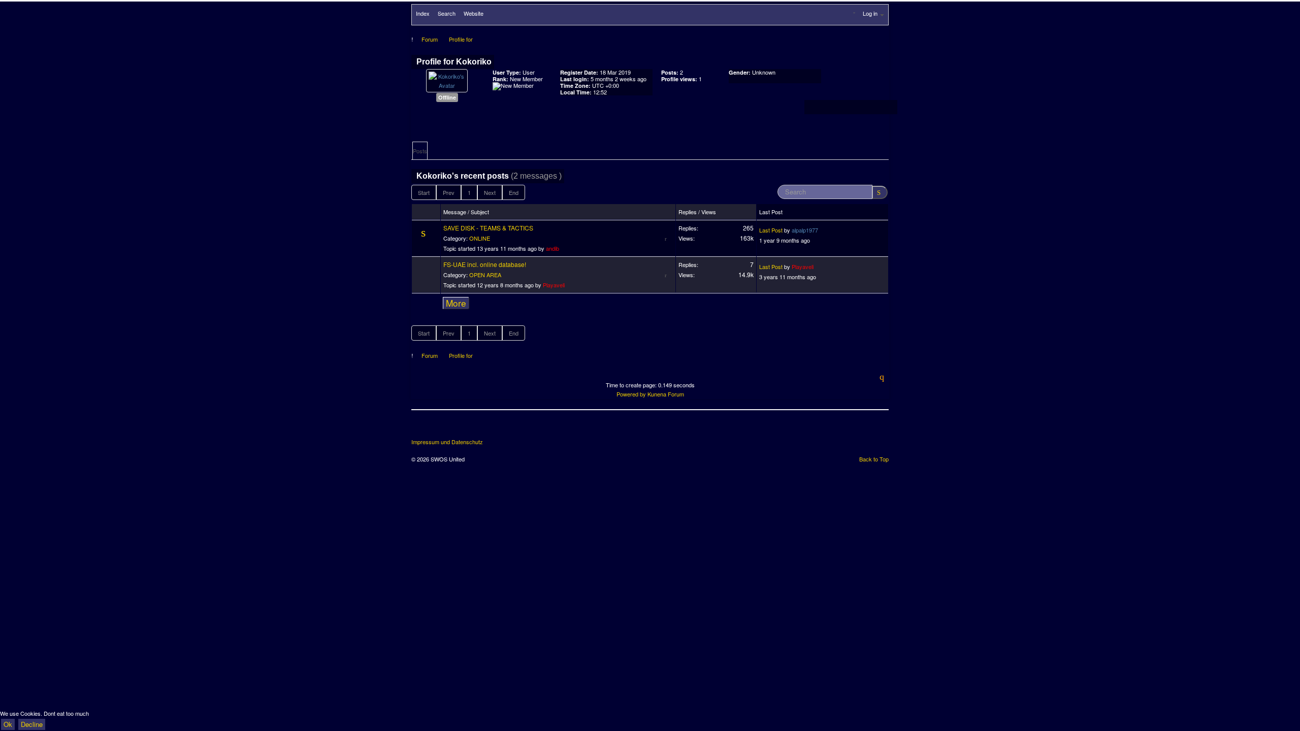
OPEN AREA (485, 275)
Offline (447, 97)
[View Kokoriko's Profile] (447, 80)
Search (447, 13)
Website (473, 13)
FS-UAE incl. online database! (484, 264)
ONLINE (479, 238)
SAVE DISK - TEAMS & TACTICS (488, 227)
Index (423, 13)
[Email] (476, 428)
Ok (8, 724)
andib (552, 248)
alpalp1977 (805, 230)
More (456, 303)
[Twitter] (439, 428)
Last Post (771, 230)
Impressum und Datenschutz (447, 442)
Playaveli (554, 285)
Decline (32, 724)
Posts (420, 151)
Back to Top (874, 459)
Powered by (631, 394)
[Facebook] (420, 428)
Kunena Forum (665, 394)
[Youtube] (457, 428)
